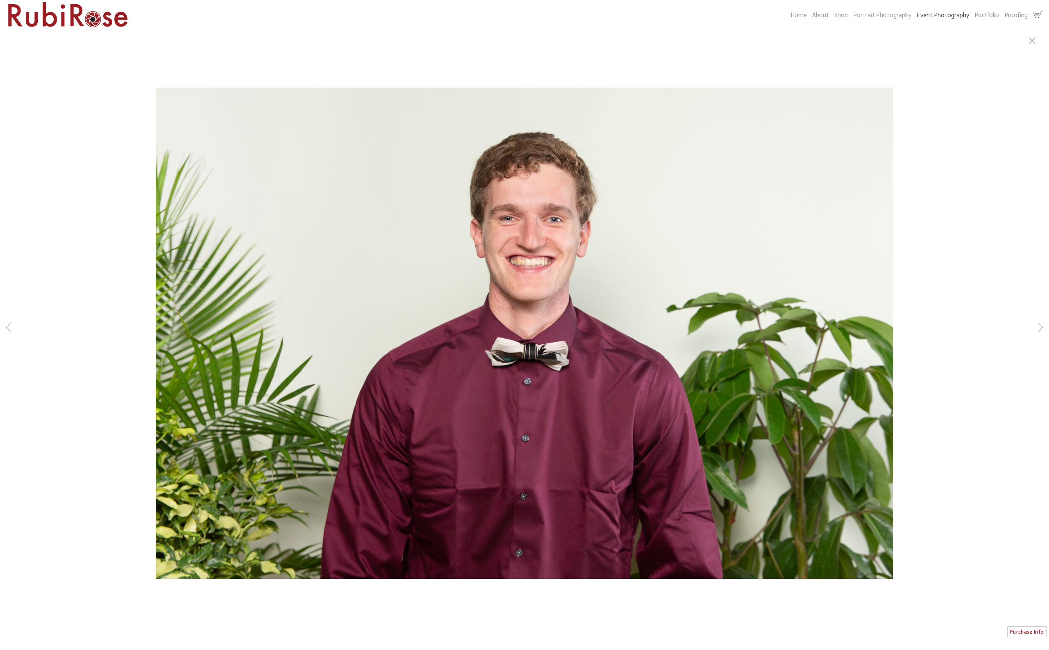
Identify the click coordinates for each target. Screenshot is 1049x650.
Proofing (1016, 15)
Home (798, 15)
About (820, 15)
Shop (841, 15)
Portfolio (986, 15)
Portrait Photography (882, 15)
